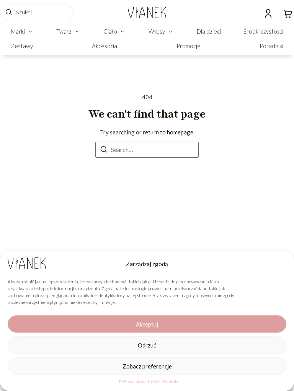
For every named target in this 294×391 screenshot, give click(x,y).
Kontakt (171, 382)
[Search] (104, 150)
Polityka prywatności (139, 382)
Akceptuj (147, 324)
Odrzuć (147, 345)
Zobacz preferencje (147, 366)
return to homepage (168, 132)
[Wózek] (288, 13)
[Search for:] (147, 150)
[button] (22, 31)
